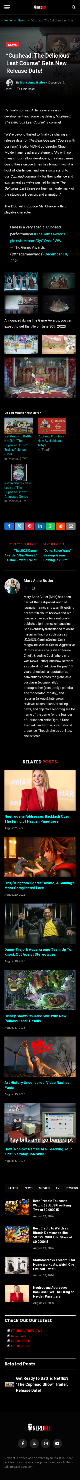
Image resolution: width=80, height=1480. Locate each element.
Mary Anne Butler (32, 82)
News (12, 45)
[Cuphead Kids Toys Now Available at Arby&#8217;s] (52, 426)
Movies (44, 1188)
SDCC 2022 (20, 1346)
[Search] (73, 7)
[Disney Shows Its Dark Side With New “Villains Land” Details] (40, 990)
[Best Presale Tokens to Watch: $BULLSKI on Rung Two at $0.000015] (17, 1206)
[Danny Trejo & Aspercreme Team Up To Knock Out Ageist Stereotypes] (40, 923)
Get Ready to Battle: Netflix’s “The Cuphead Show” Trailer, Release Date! (18, 445)
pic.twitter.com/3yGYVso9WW (35, 240)
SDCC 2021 (20, 1341)
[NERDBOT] (40, 7)
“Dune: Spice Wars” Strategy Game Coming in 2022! (57, 555)
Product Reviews (27, 1331)
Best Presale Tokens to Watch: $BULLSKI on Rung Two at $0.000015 (52, 1205)
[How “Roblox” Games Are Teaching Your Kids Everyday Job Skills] (40, 1123)
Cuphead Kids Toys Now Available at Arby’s (51, 441)
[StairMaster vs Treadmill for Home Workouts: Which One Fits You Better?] (17, 1265)
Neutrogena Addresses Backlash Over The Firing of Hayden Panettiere (53, 1292)
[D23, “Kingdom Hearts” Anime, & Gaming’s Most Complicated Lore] (40, 857)
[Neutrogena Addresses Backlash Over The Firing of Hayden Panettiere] (40, 790)
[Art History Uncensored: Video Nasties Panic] (40, 1057)
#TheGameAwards (49, 234)
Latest (13, 1188)
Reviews (18, 1336)
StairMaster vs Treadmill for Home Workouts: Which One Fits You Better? (54, 1264)
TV (58, 1188)
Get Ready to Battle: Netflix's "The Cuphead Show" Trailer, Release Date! (42, 1384)
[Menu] (7, 7)
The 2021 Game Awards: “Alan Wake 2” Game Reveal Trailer (20, 555)
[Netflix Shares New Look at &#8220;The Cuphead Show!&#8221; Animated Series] (18, 472)
